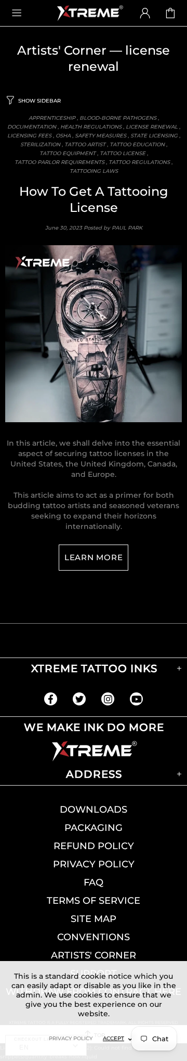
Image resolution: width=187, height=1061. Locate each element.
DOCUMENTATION (31, 126)
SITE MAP (93, 919)
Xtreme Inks (89, 13)
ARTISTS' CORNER (93, 955)
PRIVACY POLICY (94, 864)
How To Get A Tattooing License (93, 199)
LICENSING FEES (29, 135)
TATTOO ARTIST (84, 144)
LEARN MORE (93, 557)
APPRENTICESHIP (52, 118)
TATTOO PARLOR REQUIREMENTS (59, 162)
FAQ (93, 882)
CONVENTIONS (93, 937)
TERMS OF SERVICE (93, 900)
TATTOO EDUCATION (137, 144)
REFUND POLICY (94, 846)
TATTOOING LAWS (94, 171)
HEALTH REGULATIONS (91, 126)
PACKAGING (93, 827)
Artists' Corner (61, 50)
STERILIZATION (40, 144)
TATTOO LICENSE (122, 153)
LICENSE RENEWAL (152, 126)
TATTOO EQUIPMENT (67, 153)
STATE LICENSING (154, 135)
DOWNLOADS (93, 809)
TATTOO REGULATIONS (139, 162)
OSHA (63, 135)
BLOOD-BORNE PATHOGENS (117, 118)
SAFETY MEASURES (100, 135)
